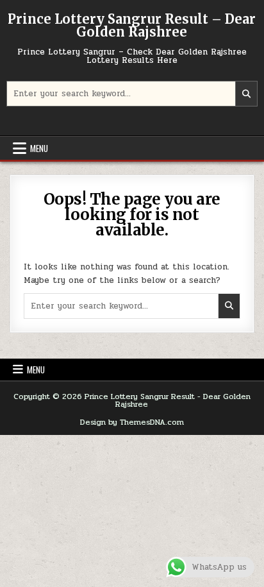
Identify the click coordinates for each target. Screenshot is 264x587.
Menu (39, 148)
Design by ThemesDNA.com (132, 422)
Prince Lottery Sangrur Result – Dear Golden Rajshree (132, 25)
